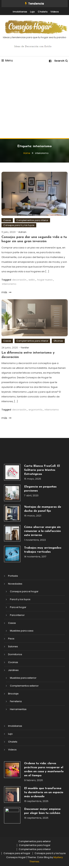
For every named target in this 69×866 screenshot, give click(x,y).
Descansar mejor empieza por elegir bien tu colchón (42, 811)
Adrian (22, 232)
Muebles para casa (21, 630)
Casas (7, 220)
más (4, 292)
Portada (13, 576)
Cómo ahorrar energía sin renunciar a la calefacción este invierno (42, 531)
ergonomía (35, 409)
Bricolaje (13, 693)
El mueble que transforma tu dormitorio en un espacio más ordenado (43, 792)
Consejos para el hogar (24, 591)
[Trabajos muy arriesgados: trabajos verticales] (12, 554)
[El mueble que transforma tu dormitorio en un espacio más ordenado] (12, 794)
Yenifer (25, 347)
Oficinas (58, 340)
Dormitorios (15, 654)
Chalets (42, 11)
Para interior (17, 615)
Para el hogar (18, 607)
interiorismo (9, 284)
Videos (54, 11)
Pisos (11, 638)
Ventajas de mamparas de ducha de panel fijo (42, 508)
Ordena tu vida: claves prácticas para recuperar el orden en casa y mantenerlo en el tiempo (44, 769)
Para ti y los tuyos (20, 599)
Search (59, 61)
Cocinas (13, 662)
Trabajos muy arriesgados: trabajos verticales (43, 549)
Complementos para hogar (34, 845)
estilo (32, 279)
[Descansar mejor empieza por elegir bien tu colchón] (12, 815)
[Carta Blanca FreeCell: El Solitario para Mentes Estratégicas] (12, 472)
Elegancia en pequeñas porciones (40, 488)
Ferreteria (16, 701)
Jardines (13, 670)
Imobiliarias (20, 11)
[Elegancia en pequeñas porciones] (12, 493)
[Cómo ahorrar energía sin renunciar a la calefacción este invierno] (12, 533)
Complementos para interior (32, 220)
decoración (19, 279)
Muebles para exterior (23, 678)
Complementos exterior (24, 685)
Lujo (32, 11)
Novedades (15, 583)
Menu (9, 60)
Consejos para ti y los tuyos (18, 225)
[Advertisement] (34, 102)
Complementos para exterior (34, 841)
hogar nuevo (45, 279)
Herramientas (18, 709)
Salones (13, 646)
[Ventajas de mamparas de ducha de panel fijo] (12, 513)
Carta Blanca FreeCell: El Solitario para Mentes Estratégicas (42, 470)
